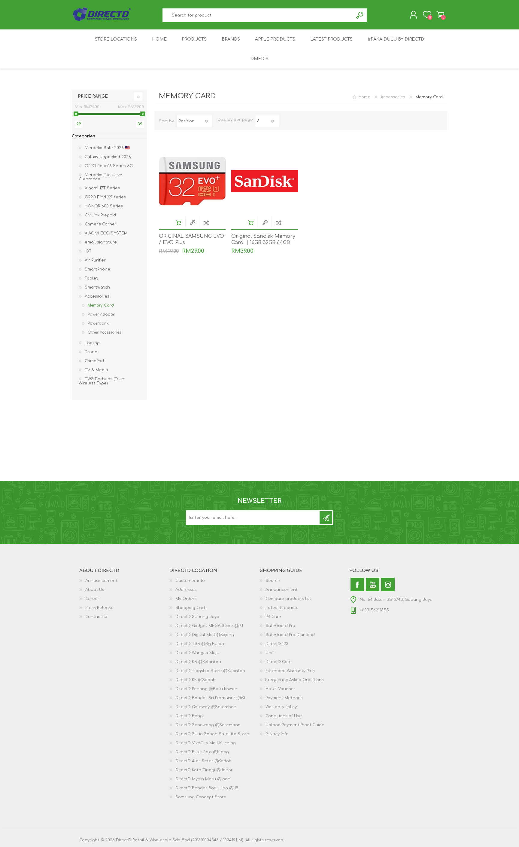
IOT (88, 251)
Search (360, 15)
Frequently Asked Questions (295, 680)
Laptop (92, 343)
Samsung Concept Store (200, 797)
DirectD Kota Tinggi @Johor (204, 770)
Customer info (190, 581)
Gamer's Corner (101, 224)
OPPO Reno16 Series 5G (109, 166)
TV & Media (96, 370)
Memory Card (101, 305)
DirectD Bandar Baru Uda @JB (206, 788)
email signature (101, 242)
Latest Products (282, 608)
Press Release (99, 608)
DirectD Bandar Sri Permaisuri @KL (211, 698)
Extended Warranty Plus (290, 671)
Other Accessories (104, 332)
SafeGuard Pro (280, 626)
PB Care (273, 617)
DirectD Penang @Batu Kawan (206, 689)
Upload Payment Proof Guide (295, 725)
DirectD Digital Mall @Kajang (204, 635)
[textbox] (258, 15)
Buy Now (178, 222)
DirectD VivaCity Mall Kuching (205, 743)
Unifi (270, 653)
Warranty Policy (281, 707)
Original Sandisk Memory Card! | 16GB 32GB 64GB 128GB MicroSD (263, 243)
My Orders (186, 599)
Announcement (101, 581)
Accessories (97, 296)
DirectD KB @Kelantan (198, 662)
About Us (94, 590)
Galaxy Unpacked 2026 (108, 157)
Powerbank (98, 323)
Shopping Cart (440, 14)
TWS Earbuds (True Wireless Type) (101, 381)
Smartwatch (97, 287)
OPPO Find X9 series (105, 197)
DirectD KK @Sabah (195, 680)
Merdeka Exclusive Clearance (100, 177)
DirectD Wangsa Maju (197, 653)
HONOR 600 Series (104, 206)
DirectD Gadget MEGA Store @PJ (209, 626)
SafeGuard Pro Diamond (290, 635)
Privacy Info (277, 734)
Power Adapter (101, 314)
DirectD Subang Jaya (197, 617)
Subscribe (326, 517)
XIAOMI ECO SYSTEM (106, 233)
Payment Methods (284, 698)
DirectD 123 (277, 644)
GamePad (94, 361)
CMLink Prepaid (100, 215)
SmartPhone (97, 269)
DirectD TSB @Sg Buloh (199, 644)
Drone (91, 352)
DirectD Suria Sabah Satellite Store (212, 734)
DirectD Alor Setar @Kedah (203, 761)
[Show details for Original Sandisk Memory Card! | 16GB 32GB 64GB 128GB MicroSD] (264, 181)
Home (364, 97)
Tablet (91, 278)
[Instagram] (388, 584)
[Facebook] (357, 584)
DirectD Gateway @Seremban (205, 707)
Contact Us (96, 617)
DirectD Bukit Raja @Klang (202, 752)
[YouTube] (372, 584)
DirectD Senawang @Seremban (208, 725)
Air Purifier (95, 260)
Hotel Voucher (281, 689)
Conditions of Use (284, 716)
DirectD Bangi (189, 716)
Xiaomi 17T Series (102, 188)
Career (92, 599)
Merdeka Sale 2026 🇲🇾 (107, 148)
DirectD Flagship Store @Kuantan (210, 671)
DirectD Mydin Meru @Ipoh (202, 779)
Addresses (186, 590)
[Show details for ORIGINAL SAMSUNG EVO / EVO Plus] (192, 181)
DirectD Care (279, 662)
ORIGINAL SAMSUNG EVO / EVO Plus (191, 239)
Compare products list (288, 599)
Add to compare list (206, 222)
